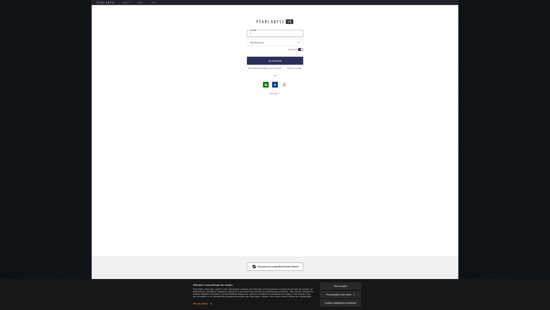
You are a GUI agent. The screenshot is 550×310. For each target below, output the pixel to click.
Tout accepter (340, 286)
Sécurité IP (292, 49)
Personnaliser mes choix (339, 294)
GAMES (125, 2)
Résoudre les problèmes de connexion (265, 68)
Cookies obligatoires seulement (340, 303)
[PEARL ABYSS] (105, 2)
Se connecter (275, 60)
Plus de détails (200, 303)
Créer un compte (294, 68)
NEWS (140, 2)
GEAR (153, 2)
